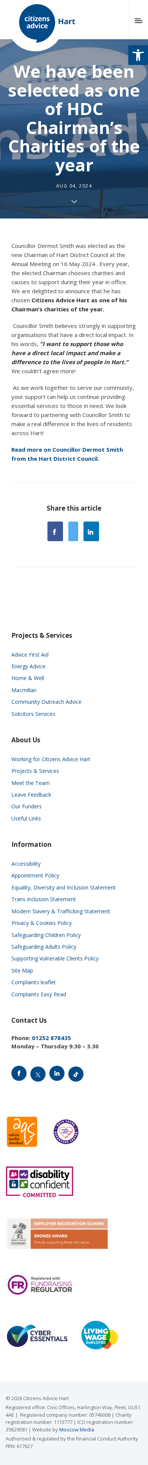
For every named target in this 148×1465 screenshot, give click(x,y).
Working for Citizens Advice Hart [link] (50, 759)
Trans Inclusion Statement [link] (43, 899)
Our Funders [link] (26, 806)
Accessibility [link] (26, 863)
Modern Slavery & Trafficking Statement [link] (60, 911)
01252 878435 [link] (51, 1038)
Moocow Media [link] (76, 1429)
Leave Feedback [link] (31, 794)
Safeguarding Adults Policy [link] (43, 946)
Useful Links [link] (26, 818)
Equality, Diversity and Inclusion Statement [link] (63, 887)
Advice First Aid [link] (30, 654)
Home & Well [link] (27, 678)
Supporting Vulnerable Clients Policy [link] (55, 958)
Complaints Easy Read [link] (38, 994)
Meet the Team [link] (30, 782)
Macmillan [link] (23, 690)
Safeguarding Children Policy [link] (46, 935)
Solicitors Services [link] (33, 713)
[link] (138, 55)
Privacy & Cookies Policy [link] (41, 922)
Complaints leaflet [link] (33, 982)
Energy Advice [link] (28, 666)
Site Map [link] (22, 970)
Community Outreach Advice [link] (46, 701)
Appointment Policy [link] (35, 875)
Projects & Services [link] (35, 770)
